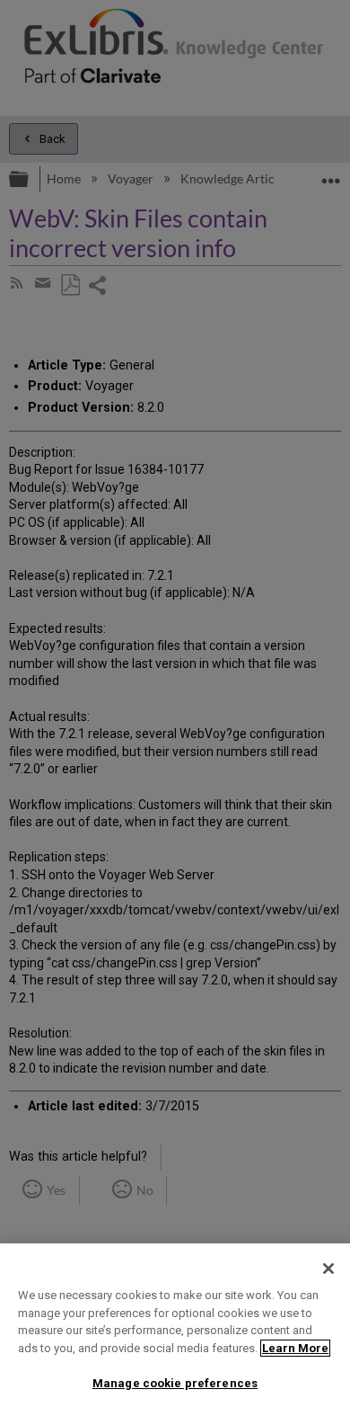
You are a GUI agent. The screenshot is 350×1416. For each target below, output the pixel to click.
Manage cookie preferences (175, 1383)
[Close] (328, 1268)
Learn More (295, 1348)
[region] (175, 1329)
